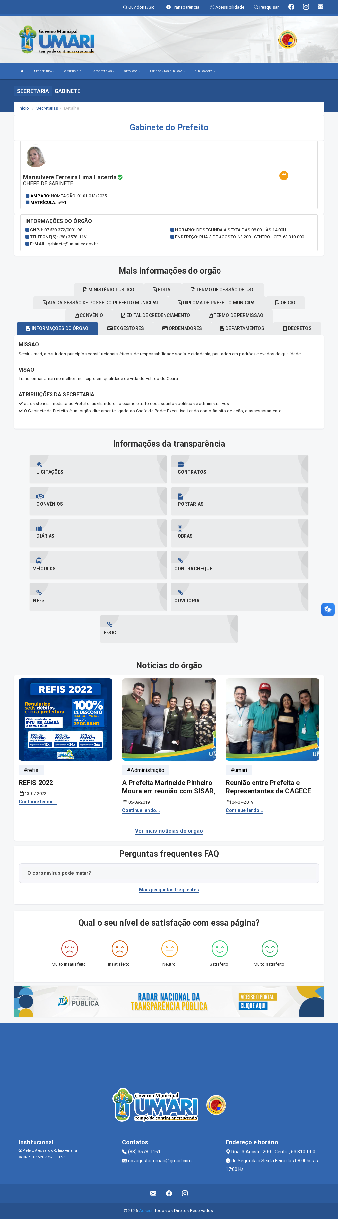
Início (24, 108)
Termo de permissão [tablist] (238, 315)
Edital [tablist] (165, 289)
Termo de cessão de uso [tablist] (224, 289)
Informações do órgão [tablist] (59, 328)
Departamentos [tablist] (244, 328)
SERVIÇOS (131, 71)
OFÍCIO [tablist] (288, 302)
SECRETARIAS (103, 71)
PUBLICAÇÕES (204, 71)
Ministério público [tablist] (110, 289)
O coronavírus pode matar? (59, 873)
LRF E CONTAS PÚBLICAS (166, 71)
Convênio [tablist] (91, 315)
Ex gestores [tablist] (128, 328)
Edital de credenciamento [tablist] (157, 315)
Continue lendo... (38, 801)
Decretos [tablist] (299, 328)
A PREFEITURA (43, 71)
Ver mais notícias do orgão (169, 831)
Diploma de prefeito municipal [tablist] (219, 302)
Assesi (145, 1210)
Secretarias (47, 108)
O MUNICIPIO (73, 71)
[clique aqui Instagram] (185, 1193)
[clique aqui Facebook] (169, 1193)
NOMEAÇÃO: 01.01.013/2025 (79, 195)
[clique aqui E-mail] (153, 1193)
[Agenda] (283, 175)
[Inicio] (22, 71)
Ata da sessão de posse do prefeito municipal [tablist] (103, 302)
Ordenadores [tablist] (185, 328)
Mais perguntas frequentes (169, 889)
